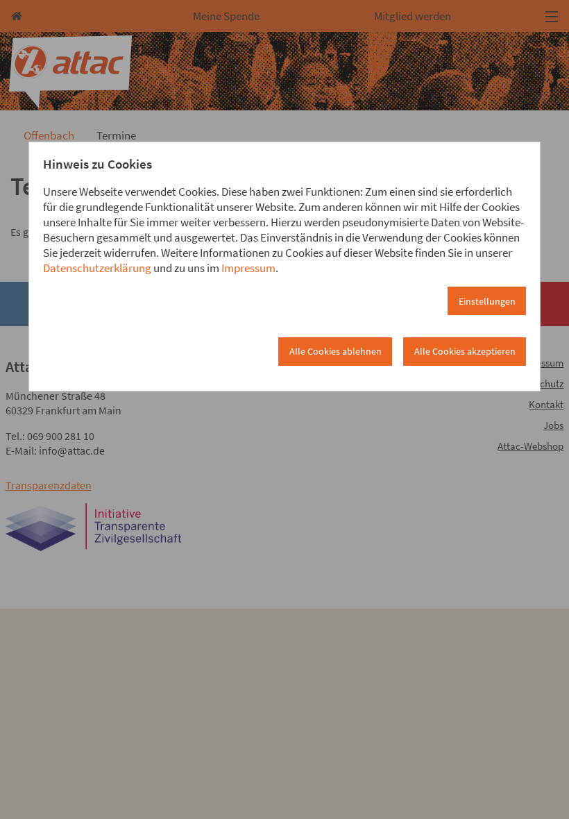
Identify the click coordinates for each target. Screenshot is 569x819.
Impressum (248, 268)
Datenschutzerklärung (97, 268)
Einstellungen (487, 301)
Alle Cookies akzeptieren (465, 351)
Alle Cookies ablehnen (335, 351)
